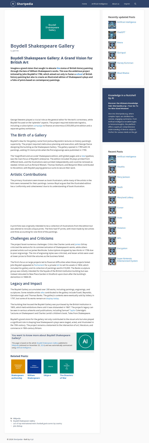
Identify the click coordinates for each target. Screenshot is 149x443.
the (58, 68)
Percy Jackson (123, 177)
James (77, 244)
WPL (119, 238)
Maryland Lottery (125, 197)
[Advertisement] (52, 101)
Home (84, 4)
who (42, 292)
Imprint (127, 4)
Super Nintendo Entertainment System (127, 259)
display (49, 298)
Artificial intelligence (126, 22)
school (79, 74)
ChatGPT (121, 32)
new (83, 156)
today (56, 298)
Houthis (121, 166)
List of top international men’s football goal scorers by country (37, 423)
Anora (120, 42)
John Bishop (17, 426)
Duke (119, 217)
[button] (135, 4)
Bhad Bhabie (123, 73)
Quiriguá (121, 52)
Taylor (72, 310)
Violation (121, 228)
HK (32, 439)
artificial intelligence (23, 348)
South (120, 187)
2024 (42, 345)
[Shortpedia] (13, 4)
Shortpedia (25, 4)
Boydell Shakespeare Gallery (47, 343)
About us (115, 4)
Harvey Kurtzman (125, 62)
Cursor (120, 207)
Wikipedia (15, 345)
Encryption (122, 248)
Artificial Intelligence (100, 4)
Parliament (39, 265)
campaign (38, 125)
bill (58, 265)
